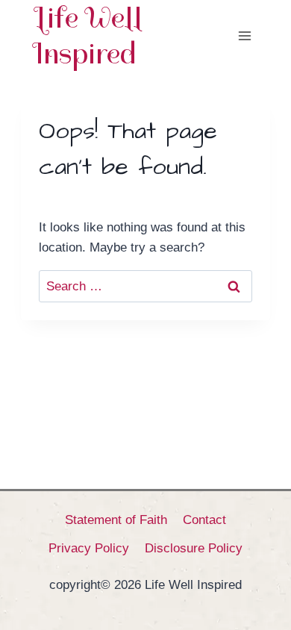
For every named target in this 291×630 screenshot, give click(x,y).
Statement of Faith (116, 520)
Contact (204, 520)
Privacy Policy (88, 548)
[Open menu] (244, 35)
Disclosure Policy (193, 548)
